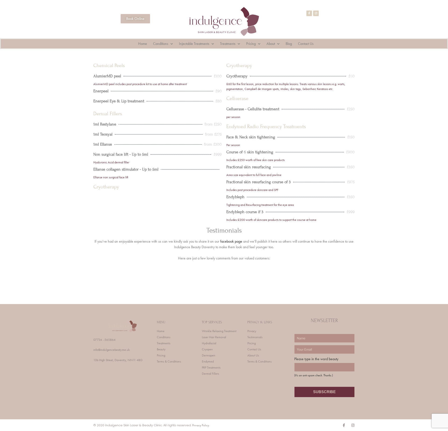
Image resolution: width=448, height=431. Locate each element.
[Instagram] (316, 13)
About (270, 43)
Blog (289, 43)
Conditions (160, 43)
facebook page (231, 241)
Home (142, 43)
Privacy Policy (200, 425)
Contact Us (306, 43)
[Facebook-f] (309, 13)
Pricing (251, 43)
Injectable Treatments (194, 43)
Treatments (227, 43)
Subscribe (324, 392)
